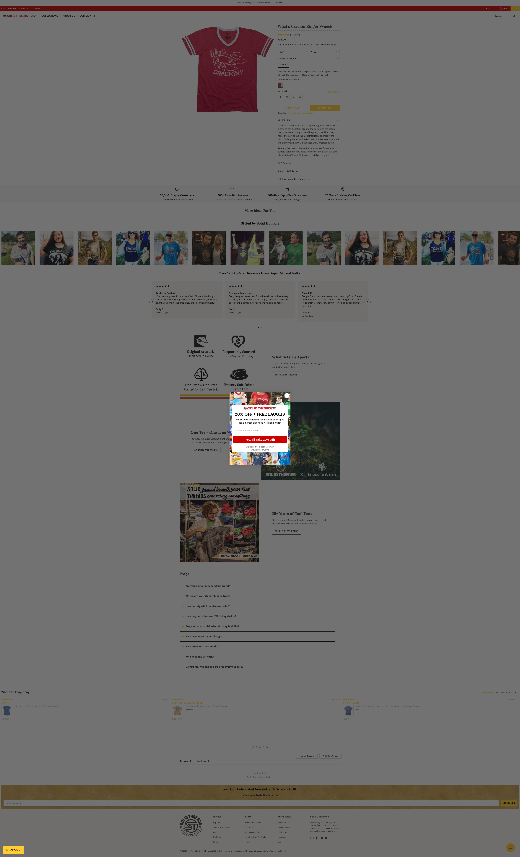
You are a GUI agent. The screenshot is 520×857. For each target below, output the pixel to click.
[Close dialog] (287, 395)
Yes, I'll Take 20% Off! (260, 439)
